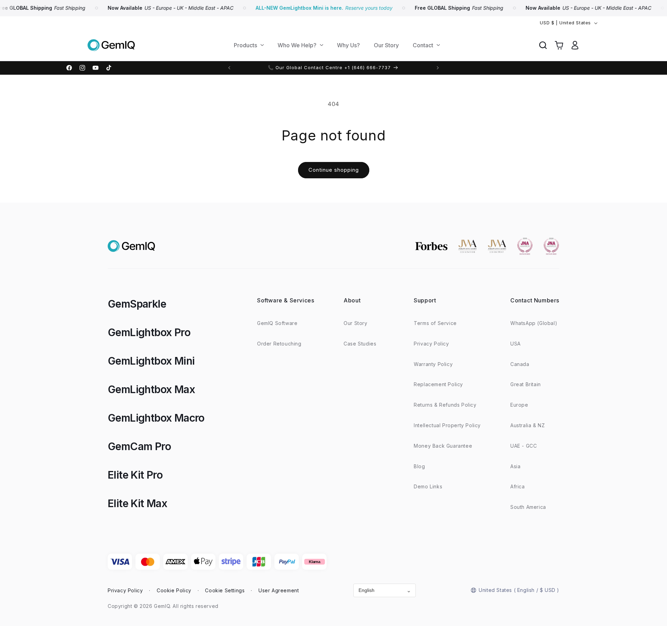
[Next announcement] (437, 67)
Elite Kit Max (137, 503)
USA (515, 344)
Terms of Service (435, 323)
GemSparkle (137, 304)
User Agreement (278, 590)
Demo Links (428, 486)
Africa (517, 486)
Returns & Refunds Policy (445, 405)
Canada (519, 364)
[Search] (542, 45)
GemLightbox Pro (149, 332)
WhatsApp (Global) (533, 323)
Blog (419, 466)
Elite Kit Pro (135, 475)
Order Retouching (279, 344)
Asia (515, 466)
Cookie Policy (174, 590)
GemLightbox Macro (156, 418)
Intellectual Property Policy (447, 425)
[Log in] (574, 45)
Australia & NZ (527, 425)
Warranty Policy (433, 364)
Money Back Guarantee (443, 446)
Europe (519, 405)
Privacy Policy (431, 344)
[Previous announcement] (229, 67)
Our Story (355, 323)
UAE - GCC (523, 446)
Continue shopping (333, 169)
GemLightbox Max (151, 389)
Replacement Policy (438, 384)
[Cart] (558, 45)
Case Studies (360, 344)
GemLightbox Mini (151, 361)
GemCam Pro (139, 446)
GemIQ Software (277, 323)
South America (528, 507)
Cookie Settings (225, 590)
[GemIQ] (111, 45)
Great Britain (525, 384)
